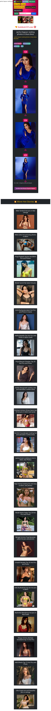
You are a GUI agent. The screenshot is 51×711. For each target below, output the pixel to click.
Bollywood (16, 46)
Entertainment (26, 43)
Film (22, 46)
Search (33, 13)
